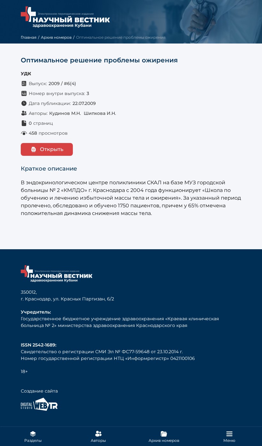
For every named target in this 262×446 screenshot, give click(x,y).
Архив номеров (56, 37)
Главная (28, 37)
